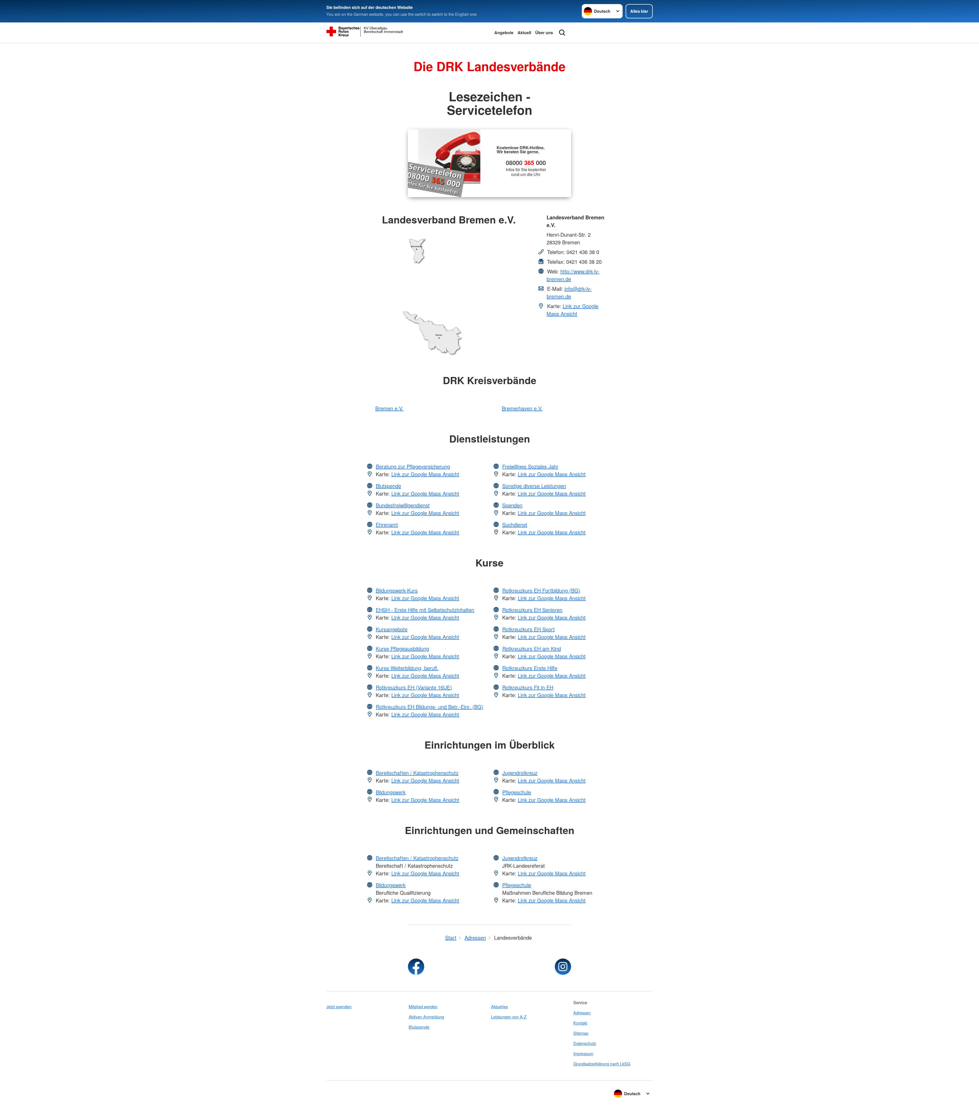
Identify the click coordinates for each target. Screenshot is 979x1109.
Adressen (582, 1013)
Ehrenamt (387, 524)
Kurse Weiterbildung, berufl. (407, 668)
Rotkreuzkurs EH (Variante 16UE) (414, 687)
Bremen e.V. (389, 408)
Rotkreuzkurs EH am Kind (531, 648)
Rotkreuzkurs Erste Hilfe (529, 668)
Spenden (512, 505)
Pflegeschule (516, 792)
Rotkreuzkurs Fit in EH (527, 687)
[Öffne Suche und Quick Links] (562, 33)
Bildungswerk (391, 792)
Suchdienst (514, 524)
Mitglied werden (423, 1007)
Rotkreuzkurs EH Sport (528, 629)
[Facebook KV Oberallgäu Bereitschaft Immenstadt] (416, 967)
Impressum (583, 1053)
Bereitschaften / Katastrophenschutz (417, 772)
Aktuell (524, 32)
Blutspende (388, 485)
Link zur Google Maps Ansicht (572, 309)
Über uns (544, 32)
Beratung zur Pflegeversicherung (413, 466)
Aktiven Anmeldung (426, 1017)
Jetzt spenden (339, 1007)
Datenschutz (584, 1043)
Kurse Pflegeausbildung (402, 648)
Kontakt (580, 1023)
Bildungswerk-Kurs (397, 590)
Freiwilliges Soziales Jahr (530, 466)
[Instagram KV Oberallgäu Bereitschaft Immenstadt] (563, 967)
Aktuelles (499, 1007)
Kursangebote (391, 629)
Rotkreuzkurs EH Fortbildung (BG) (541, 590)
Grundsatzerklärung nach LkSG (601, 1064)
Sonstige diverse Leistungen (534, 485)
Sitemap (580, 1033)
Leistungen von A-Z (508, 1017)
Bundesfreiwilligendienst (403, 505)
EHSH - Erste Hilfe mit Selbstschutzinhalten (425, 609)
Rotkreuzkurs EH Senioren (532, 609)
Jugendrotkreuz (519, 772)
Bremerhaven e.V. (522, 408)
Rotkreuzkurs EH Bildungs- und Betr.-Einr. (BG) (429, 706)
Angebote (503, 32)
